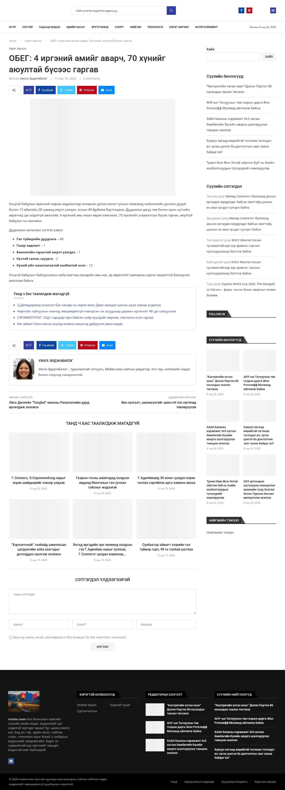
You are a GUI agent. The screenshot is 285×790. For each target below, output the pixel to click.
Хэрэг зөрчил (179, 27)
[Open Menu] (273, 10)
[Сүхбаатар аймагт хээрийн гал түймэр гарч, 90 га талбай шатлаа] (166, 519)
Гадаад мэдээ (49, 27)
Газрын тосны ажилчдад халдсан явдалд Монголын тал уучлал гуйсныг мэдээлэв (102, 482)
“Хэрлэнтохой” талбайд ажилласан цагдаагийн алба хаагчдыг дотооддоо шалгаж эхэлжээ (38, 549)
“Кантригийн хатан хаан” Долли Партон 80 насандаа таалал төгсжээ (222, 383)
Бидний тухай (120, 705)
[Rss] (265, 10)
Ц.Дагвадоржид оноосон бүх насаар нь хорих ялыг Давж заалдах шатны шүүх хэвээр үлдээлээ (89, 305)
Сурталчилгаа (87, 711)
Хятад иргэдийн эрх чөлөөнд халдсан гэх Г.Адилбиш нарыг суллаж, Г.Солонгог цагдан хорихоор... (102, 549)
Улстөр (27, 27)
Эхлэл (12, 41)
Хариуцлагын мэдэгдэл (199, 782)
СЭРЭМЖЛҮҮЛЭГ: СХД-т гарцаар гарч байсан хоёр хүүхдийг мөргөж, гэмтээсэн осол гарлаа (85, 317)
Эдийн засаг (75, 27)
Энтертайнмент (206, 27)
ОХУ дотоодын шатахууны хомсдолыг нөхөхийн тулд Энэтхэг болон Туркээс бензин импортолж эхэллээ (259, 489)
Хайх (211, 49)
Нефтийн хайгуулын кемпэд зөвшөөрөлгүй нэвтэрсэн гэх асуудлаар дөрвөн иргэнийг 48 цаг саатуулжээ (96, 311)
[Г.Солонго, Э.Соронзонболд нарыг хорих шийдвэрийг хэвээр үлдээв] (39, 452)
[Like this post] (30, 90)
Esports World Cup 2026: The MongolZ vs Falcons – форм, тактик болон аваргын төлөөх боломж (241, 289)
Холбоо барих (86, 705)
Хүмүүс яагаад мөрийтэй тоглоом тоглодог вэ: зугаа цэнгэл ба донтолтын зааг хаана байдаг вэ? (239, 146)
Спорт (119, 27)
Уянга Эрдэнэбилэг (33, 78)
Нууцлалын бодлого (234, 782)
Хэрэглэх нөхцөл (265, 782)
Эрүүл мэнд (99, 27)
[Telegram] (257, 10)
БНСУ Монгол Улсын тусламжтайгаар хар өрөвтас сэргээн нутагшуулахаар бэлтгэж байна (234, 245)
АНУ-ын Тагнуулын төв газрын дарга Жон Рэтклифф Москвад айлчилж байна (259, 383)
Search (171, 10)
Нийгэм (135, 27)
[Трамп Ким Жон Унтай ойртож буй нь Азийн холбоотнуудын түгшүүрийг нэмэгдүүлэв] (223, 465)
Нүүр (12, 27)
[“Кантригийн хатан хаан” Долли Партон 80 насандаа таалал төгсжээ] (223, 361)
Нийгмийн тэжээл (220, 532)
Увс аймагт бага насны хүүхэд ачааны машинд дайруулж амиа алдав (69, 324)
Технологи (155, 27)
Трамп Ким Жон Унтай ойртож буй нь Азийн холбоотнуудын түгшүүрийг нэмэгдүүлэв (222, 489)
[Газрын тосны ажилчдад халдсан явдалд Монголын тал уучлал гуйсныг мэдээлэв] (102, 452)
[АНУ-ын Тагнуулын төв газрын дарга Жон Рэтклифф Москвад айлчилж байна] (259, 361)
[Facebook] (241, 10)
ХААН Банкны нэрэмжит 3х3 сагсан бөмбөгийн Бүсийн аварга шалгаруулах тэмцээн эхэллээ (237, 124)
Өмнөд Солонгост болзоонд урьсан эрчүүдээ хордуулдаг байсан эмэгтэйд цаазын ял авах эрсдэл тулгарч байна (241, 201)
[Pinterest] (249, 10)
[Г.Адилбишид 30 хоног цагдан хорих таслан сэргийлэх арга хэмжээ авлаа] (166, 452)
